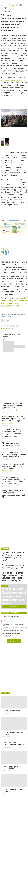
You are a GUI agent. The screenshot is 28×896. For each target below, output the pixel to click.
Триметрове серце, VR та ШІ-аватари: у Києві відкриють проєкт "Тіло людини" (13, 466)
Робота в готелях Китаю (11, 711)
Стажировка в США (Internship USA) (10, 767)
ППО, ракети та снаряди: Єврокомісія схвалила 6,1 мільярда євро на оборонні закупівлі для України (12, 432)
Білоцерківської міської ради (13, 80)
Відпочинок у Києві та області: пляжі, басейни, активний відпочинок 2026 (14, 405)
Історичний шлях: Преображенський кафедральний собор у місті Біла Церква (14, 596)
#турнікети (3, 316)
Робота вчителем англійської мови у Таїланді (13, 744)
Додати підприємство (14, 641)
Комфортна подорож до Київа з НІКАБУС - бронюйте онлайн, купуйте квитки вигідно (14, 418)
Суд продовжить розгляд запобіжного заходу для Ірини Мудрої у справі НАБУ (14, 454)
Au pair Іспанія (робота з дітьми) (12, 790)
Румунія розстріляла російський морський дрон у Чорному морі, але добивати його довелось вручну (13, 480)
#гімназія (10, 314)
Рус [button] (6, 8)
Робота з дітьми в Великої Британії (12, 733)
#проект (9, 316)
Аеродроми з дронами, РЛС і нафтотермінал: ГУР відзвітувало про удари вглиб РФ (13, 494)
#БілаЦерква (4, 314)
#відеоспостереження (19, 314)
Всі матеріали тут (14, 607)
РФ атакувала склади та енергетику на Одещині (11, 444)
